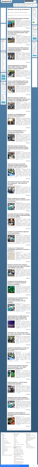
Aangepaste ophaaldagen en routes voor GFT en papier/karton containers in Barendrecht (18, 349)
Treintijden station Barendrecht (6, 443)
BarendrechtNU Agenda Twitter (18, 461)
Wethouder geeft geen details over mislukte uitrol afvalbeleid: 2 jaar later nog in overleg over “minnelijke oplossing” (19, 99)
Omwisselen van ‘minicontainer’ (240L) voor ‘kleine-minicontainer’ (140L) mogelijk (19, 333)
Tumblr (15, 443)
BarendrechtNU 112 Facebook (18, 451)
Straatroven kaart (4, 448)
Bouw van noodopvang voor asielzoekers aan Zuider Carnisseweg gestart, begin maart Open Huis (19, 32)
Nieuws (3, 437)
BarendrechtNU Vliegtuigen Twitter (19, 462)
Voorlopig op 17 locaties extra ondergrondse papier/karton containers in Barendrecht (19, 249)
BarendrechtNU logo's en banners (31, 437)
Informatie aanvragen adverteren (31, 447)
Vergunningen (4, 451)
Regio (2, 67)
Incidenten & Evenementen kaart (6, 446)
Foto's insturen (3, 76)
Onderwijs (3, 64)
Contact (25, 6)
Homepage (3, 435)
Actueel (18, 4)
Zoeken (22, 6)
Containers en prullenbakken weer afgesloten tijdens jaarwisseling (17, 115)
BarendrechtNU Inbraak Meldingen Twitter (19, 460)
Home (15, 4)
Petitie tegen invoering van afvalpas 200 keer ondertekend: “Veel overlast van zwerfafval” (18, 183)
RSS (14, 437)
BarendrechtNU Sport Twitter (18, 463)
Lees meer (28, 27)
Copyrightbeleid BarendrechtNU (30, 438)
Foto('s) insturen (28, 445)
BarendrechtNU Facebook (18, 448)
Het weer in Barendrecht (5, 442)
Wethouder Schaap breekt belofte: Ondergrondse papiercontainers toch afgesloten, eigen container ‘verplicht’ (18, 165)
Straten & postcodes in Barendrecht (7, 455)
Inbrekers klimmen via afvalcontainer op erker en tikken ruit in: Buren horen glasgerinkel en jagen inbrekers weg (18, 317)
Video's (15, 6)
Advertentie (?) (3, 22)
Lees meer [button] (18, 465)
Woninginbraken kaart (5, 450)
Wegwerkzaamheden (3, 70)
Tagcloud (3, 453)
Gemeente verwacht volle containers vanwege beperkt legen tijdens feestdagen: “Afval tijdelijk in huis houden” (19, 266)
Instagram (3, 47)
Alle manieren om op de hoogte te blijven (19, 445)
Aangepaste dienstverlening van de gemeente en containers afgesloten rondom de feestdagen (17, 282)
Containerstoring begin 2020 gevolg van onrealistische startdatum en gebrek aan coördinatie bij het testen (18, 49)
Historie (3, 61)
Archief (35, 55)
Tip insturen (27, 444)
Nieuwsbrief (3, 42)
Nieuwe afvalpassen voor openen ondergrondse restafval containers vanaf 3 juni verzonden (19, 200)
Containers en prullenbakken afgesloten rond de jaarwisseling (18, 232)
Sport (2, 68)
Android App (16, 435)
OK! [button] (33, 465)
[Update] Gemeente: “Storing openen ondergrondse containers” (17, 382)
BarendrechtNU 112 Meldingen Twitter (18, 457)
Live (21, 4)
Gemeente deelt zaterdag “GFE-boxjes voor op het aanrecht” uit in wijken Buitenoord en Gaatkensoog (18, 367)
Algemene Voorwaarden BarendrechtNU (29, 440)
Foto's (33, 4)
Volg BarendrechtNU (3, 49)
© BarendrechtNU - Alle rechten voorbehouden (30, 435)
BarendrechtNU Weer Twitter (18, 458)
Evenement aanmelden (29, 446)
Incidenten (24, 4)
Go (33, 22)
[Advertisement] (4, 15)
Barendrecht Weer (34, 38)
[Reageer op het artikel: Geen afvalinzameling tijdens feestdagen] (14, 19)
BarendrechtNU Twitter (17, 455)
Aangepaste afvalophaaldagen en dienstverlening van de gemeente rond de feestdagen (19, 414)
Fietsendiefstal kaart (5, 449)
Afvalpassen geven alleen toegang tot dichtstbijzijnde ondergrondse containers (19, 398)
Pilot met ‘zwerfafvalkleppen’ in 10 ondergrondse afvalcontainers (17, 131)
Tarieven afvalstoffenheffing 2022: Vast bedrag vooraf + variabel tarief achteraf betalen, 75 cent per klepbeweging (18, 82)
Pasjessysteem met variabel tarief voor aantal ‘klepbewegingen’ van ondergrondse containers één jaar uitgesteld (18, 300)
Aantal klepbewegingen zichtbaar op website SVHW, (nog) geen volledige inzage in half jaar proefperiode (17, 67)
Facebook (3, 46)
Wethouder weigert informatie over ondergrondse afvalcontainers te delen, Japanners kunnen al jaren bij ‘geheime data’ (18, 148)
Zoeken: (34, 19)
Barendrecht (3, 57)
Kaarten (19, 6)
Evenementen (29, 4)
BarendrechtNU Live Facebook (18, 450)
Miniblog (3, 439)
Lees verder (26, 26)
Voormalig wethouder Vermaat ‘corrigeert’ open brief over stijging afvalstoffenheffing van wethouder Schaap (19, 215)
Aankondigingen (3, 56)
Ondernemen (3, 63)
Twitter (2, 43)
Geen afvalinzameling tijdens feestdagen (18, 18)
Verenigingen (3, 69)
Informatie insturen (3, 78)
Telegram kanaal (16, 442)
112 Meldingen (4, 438)
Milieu (2, 62)
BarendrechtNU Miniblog (3, 102)
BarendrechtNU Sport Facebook (18, 452)
